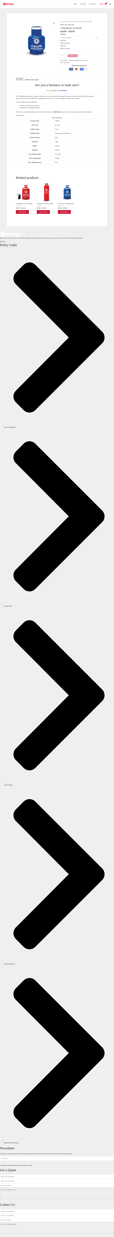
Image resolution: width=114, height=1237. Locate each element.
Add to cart (72, 55)
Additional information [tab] (32, 79)
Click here (64, 90)
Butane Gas (74, 21)
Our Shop (83, 4)
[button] (54, 23)
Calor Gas (67, 21)
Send (5, 1200)
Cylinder (63, 34)
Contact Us (92, 4)
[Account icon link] (110, 4)
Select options (22, 212)
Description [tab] (19, 79)
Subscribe (7, 1162)
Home (75, 4)
